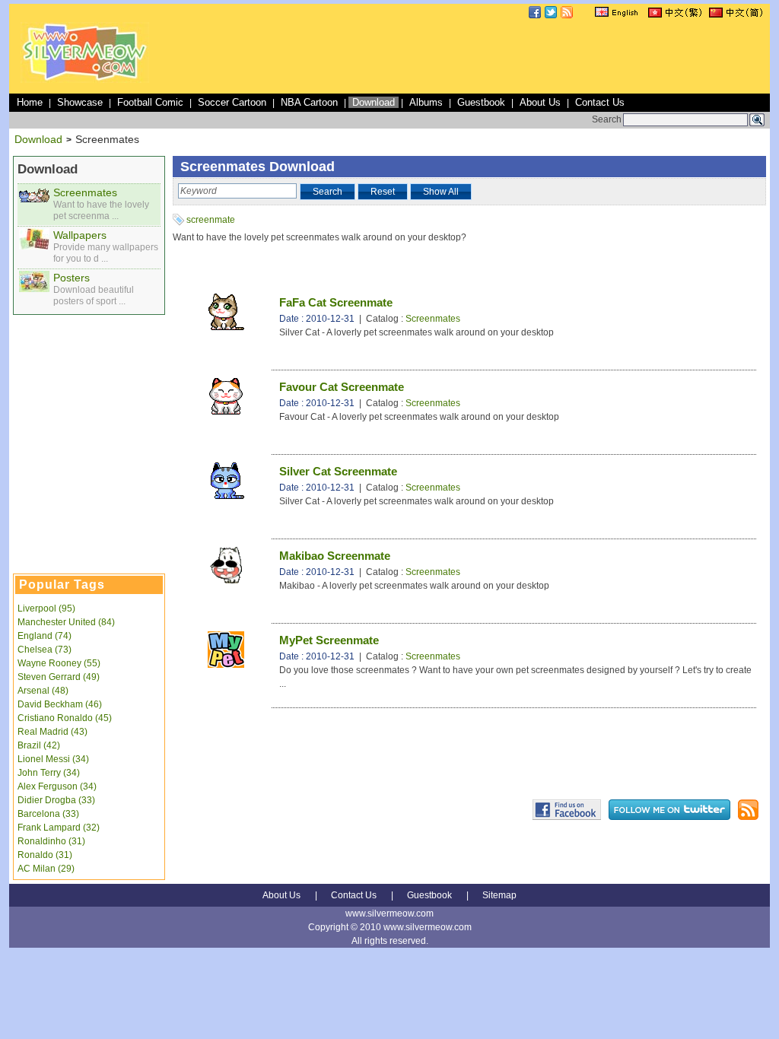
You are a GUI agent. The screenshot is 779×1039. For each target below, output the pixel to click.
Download (373, 102)
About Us (540, 102)
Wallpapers (80, 235)
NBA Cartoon (309, 102)
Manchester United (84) (66, 622)
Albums (426, 102)
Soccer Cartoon (232, 102)
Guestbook (481, 102)
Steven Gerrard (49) (58, 677)
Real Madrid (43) (52, 731)
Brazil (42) (38, 745)
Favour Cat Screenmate (341, 386)
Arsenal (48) (42, 690)
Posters (71, 278)
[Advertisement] (490, 56)
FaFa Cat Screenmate (336, 302)
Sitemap (499, 895)
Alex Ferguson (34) (57, 786)
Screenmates (85, 192)
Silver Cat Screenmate (338, 471)
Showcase (80, 102)
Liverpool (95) (46, 608)
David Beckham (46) (59, 704)
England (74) (44, 636)
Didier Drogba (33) (56, 800)
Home (30, 102)
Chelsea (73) (44, 649)
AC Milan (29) (46, 868)
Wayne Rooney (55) (58, 663)
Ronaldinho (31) (51, 841)
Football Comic (150, 102)
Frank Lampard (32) (58, 827)
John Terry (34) (48, 772)
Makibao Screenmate (334, 555)
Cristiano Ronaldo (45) (64, 718)
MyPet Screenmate (329, 640)
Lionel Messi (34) (53, 759)
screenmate (210, 219)
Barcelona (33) (48, 814)
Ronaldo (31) (44, 855)
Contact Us (600, 102)
